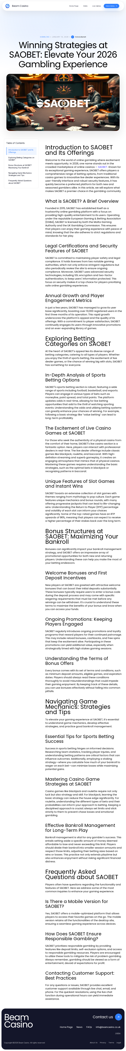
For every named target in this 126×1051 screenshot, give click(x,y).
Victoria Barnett (80, 37)
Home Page (66, 1027)
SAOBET (102, 167)
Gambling (44, 37)
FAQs (89, 1027)
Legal (119, 1042)
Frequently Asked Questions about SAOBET (20, 182)
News (79, 1027)
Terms (111, 1042)
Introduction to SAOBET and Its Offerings (20, 151)
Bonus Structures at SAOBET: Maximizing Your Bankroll (20, 166)
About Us (93, 1042)
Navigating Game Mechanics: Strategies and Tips (20, 174)
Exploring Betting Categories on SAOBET (21, 159)
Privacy (103, 1042)
